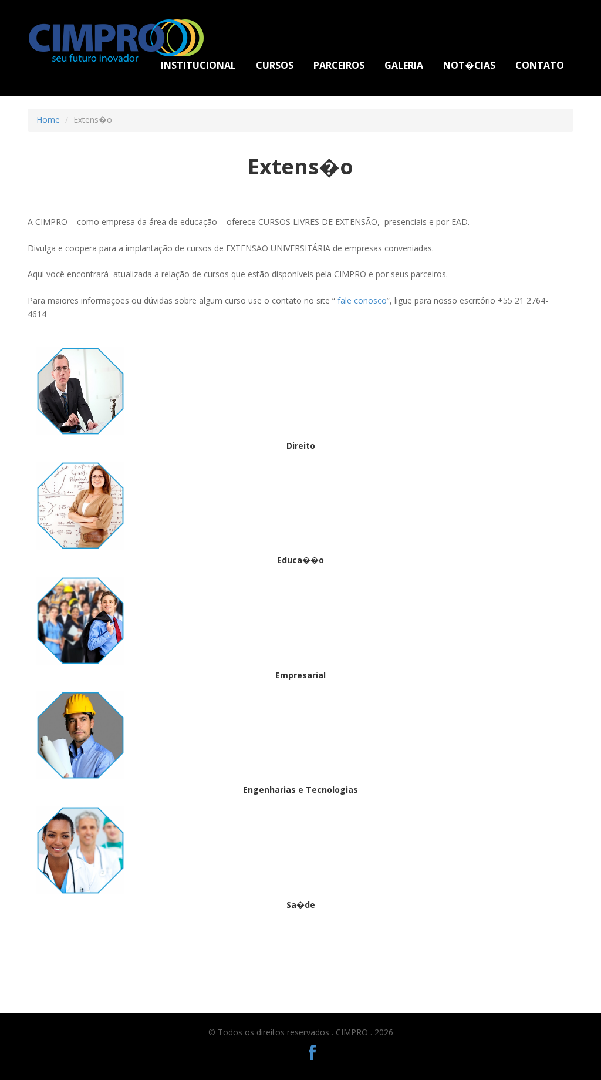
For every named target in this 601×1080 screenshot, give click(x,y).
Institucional (198, 65)
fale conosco (362, 300)
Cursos (274, 65)
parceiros (338, 65)
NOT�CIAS (469, 65)
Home (48, 119)
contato (539, 65)
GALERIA (403, 65)
